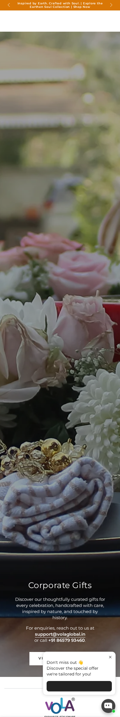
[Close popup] (110, 657)
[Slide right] (111, 5)
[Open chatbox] (108, 706)
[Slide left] (9, 5)
